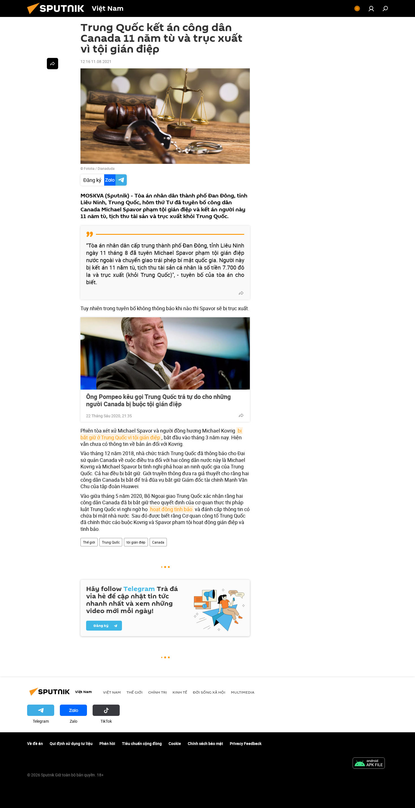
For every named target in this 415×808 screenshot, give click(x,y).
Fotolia (89, 168)
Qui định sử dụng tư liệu (71, 743)
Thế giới (89, 542)
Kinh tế (179, 692)
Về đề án (35, 743)
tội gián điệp (135, 542)
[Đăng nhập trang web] (371, 8)
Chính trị (157, 692)
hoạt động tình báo (171, 509)
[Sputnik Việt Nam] (58, 15)
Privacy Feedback (245, 743)
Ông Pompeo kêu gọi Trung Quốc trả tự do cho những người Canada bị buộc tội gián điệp (158, 400)
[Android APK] (369, 763)
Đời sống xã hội (209, 692)
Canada (158, 542)
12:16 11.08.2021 (96, 61)
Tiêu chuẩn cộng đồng (142, 743)
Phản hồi (107, 743)
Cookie (175, 743)
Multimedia (242, 692)
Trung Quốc (111, 542)
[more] (241, 293)
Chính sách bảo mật (205, 743)
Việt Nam (112, 692)
